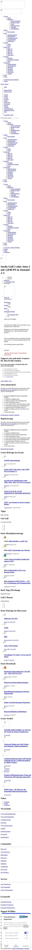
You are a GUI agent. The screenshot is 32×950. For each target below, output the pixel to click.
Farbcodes (3, 822)
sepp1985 (6, 544)
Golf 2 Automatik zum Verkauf (19, 550)
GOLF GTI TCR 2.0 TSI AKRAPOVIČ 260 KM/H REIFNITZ (17, 492)
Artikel (6, 95)
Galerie (6, 98)
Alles (5, 87)
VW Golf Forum (5, 852)
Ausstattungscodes (6, 820)
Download (7, 104)
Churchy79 (6, 586)
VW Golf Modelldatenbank (8, 814)
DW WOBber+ (5, 872)
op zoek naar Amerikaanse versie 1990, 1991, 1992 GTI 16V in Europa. (17, 481)
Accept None (6, 945)
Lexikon (6, 99)
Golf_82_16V (7, 677)
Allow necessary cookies (12, 933)
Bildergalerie (4, 855)
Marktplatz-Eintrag (9, 110)
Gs (5, 350)
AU (21, 331)
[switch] (26, 933)
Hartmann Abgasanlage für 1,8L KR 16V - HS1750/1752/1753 (17, 672)
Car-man (6, 575)
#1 (8, 316)
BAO (5, 697)
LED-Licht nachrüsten (7, 890)
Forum (6, 96)
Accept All (26, 946)
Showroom (7, 102)
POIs (5, 112)
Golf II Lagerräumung (12, 460)
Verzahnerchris (7, 507)
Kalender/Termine (5, 831)
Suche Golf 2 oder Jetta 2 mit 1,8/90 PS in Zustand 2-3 (16, 470)
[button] (6, 802)
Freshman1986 (7, 553)
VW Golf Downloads (6, 825)
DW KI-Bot (4, 869)
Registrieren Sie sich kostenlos (9, 390)
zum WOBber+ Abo (6, 381)
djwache (6, 706)
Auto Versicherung (6, 884)
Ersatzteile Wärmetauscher (8, 907)
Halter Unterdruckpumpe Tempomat (17, 702)
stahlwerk (6, 280)
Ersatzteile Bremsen (6, 902)
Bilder (5, 308)
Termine (6, 107)
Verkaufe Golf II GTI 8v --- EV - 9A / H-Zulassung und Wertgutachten (17, 582)
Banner (6, 105)
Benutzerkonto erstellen (7, 415)
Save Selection (16, 945)
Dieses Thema (8, 90)
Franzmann (6, 485)
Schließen (26, 948)
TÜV (18, 331)
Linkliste (3, 828)
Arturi (5, 564)
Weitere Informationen (18, 948)
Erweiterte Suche (8, 115)
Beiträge (6, 305)
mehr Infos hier (10, 376)
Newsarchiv (4, 834)
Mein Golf (3, 849)
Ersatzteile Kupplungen (7, 905)
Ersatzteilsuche (5, 837)
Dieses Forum (8, 91)
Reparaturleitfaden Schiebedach (15, 711)
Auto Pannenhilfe (5, 887)
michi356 (6, 686)
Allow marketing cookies (11, 938)
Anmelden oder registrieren (11, 79)
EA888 (5, 496)
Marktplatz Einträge (9, 311)
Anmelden (16, 415)
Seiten (5, 101)
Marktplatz (3, 861)
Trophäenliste (4, 866)
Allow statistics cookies (11, 935)
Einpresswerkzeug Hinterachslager (16, 682)
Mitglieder (3, 863)
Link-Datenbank (8, 108)
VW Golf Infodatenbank (7, 817)
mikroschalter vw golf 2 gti (18, 541)
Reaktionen (7, 302)
